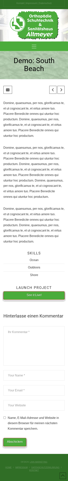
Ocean (34, 260)
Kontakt (20, 3)
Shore (34, 275)
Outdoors (34, 267)
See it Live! (34, 295)
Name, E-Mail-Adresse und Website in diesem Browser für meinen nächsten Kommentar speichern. (33, 423)
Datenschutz (45, 3)
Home (8, 467)
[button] (34, 46)
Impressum (31, 3)
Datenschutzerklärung (45, 467)
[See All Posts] (7, 90)
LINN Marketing (38, 462)
